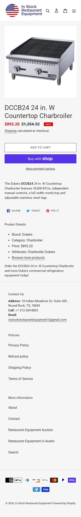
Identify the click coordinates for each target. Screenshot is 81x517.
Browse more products (28, 258)
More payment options (40, 168)
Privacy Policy (18, 345)
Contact (14, 419)
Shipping (10, 131)
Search (13, 452)
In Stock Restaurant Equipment (33, 503)
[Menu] (74, 10)
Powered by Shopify (64, 503)
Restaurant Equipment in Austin (31, 441)
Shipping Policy (19, 368)
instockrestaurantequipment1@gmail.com (37, 320)
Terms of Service (20, 379)
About (12, 408)
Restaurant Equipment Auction (30, 430)
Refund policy (18, 356)
